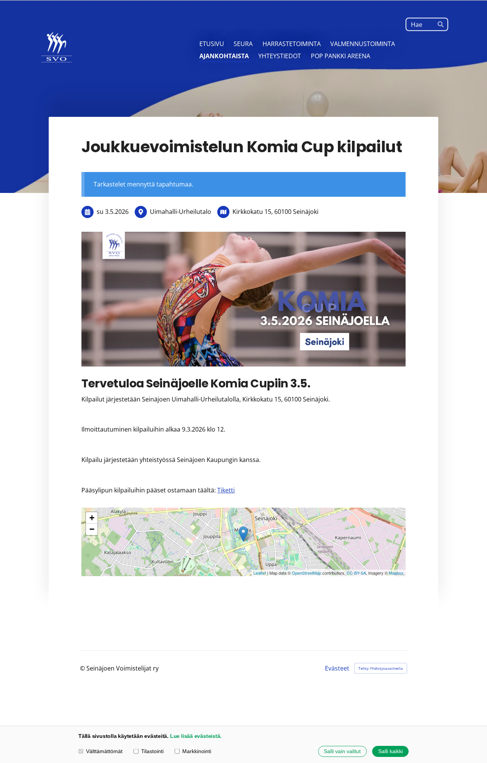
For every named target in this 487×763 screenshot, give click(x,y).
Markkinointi (196, 751)
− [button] (91, 529)
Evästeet (337, 668)
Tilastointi (152, 751)
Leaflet (259, 573)
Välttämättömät (104, 751)
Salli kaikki (390, 751)
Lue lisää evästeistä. (195, 736)
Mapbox (396, 573)
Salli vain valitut (342, 751)
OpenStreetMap (306, 573)
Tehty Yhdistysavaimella (380, 668)
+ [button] (91, 517)
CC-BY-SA (356, 573)
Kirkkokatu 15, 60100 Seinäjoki (275, 211)
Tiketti (226, 490)
